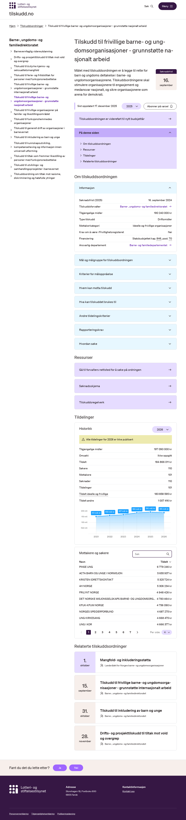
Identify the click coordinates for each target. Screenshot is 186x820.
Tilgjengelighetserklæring (42, 813)
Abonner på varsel (157, 106)
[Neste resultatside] (137, 632)
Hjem (12, 25)
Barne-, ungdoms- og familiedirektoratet (143, 206)
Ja (60, 767)
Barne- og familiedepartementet (148, 245)
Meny (165, 6)
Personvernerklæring (18, 813)
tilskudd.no (21, 13)
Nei (76, 767)
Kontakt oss (128, 791)
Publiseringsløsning (66, 813)
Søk (146, 6)
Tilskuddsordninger (31, 25)
